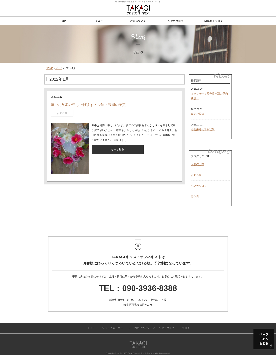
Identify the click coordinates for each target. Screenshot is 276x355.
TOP (90, 327)
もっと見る (117, 149)
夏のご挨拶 (197, 113)
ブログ (58, 68)
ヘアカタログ (199, 185)
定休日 (195, 196)
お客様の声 (197, 164)
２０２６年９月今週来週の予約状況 (209, 96)
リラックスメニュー (114, 327)
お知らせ (62, 113)
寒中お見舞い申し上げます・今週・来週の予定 (88, 105)
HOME (49, 68)
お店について (142, 327)
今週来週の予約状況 (203, 129)
